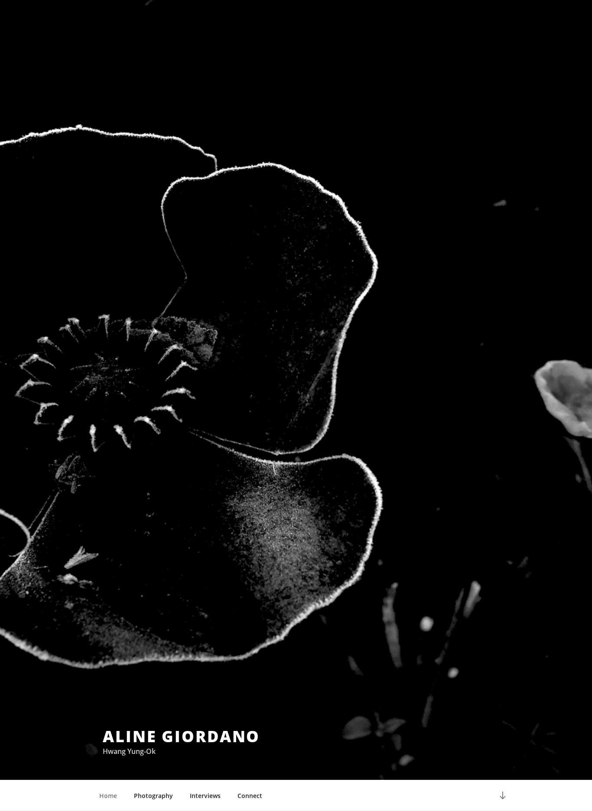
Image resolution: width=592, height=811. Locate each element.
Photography (153, 796)
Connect (249, 796)
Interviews (205, 796)
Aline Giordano (181, 736)
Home (108, 796)
